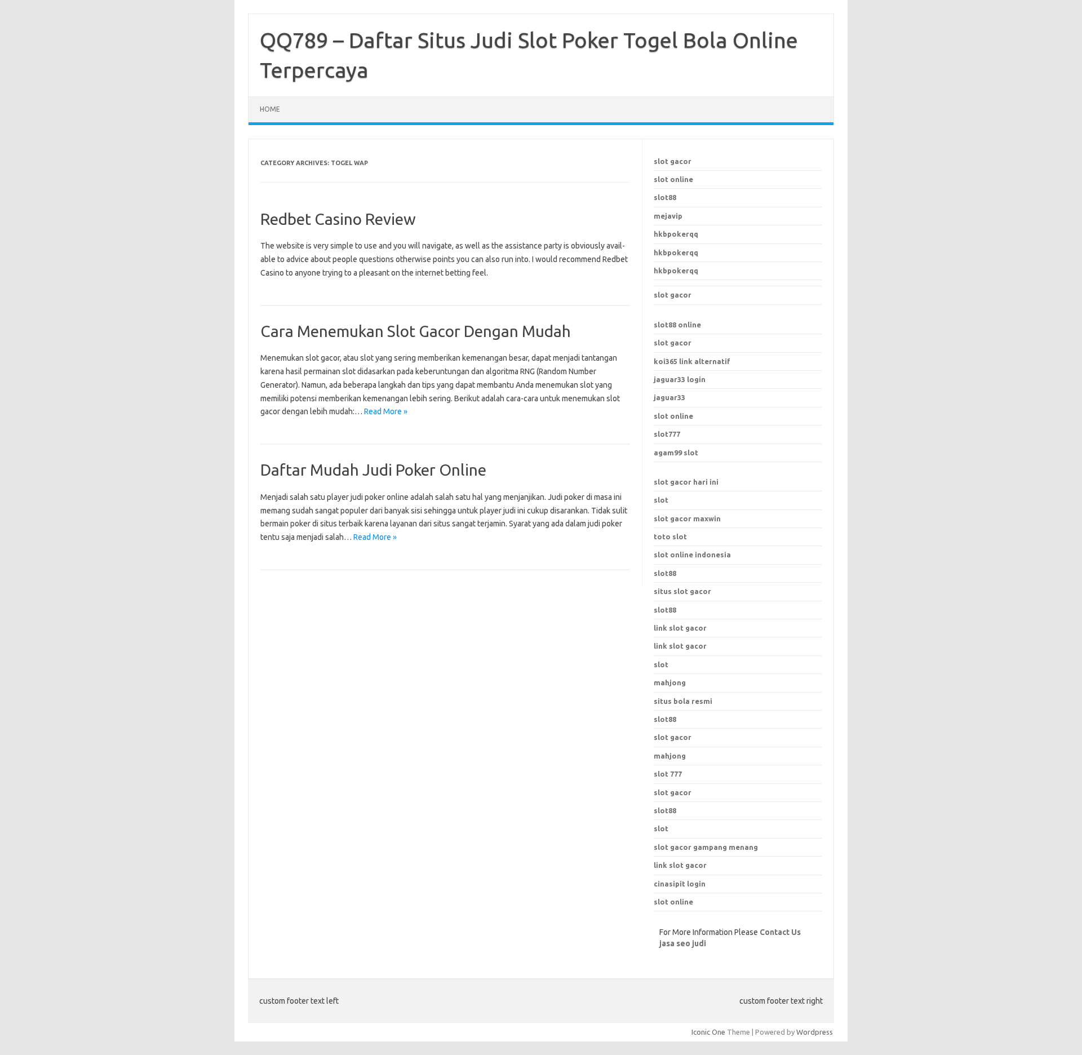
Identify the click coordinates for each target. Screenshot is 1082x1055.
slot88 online (677, 325)
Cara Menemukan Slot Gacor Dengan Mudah (415, 331)
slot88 (665, 197)
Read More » (385, 411)
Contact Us (780, 932)
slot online (673, 179)
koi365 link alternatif (692, 361)
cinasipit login (680, 884)
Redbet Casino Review (338, 219)
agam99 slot (676, 452)
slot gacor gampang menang (706, 847)
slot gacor (672, 161)
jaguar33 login (680, 379)
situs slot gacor (682, 591)
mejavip (668, 216)
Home (270, 109)
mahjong (670, 756)
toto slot (670, 536)
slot (661, 500)
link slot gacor (680, 646)
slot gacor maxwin (687, 518)
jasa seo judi (682, 943)
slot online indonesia (692, 554)
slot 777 (668, 774)
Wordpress (814, 1032)
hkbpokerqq (676, 234)
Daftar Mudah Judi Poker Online (373, 469)
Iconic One (708, 1032)
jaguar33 (669, 397)
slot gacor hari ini (686, 482)
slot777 (667, 434)
